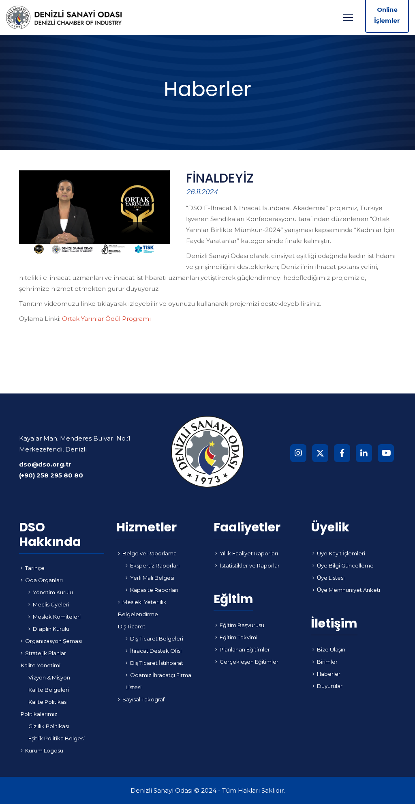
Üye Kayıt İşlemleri (341, 553)
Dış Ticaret (131, 626)
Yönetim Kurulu (53, 592)
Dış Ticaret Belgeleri (156, 638)
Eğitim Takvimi (238, 637)
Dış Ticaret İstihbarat (156, 663)
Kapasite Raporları (154, 590)
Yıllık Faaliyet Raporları (249, 553)
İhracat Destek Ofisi (156, 650)
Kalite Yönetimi (40, 665)
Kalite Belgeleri (48, 689)
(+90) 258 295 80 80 (51, 475)
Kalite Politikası (48, 702)
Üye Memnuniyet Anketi (348, 590)
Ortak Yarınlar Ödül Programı (106, 318)
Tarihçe (35, 568)
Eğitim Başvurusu (242, 625)
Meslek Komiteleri (57, 616)
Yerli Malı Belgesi (152, 577)
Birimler (327, 661)
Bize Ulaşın (331, 649)
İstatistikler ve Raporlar (250, 565)
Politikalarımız (39, 714)
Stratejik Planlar (45, 653)
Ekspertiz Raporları (155, 565)
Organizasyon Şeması (53, 641)
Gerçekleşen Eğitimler (249, 661)
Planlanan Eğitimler (245, 649)
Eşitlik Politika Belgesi (56, 738)
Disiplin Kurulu (51, 629)
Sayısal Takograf (143, 699)
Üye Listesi (330, 577)
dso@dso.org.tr (45, 464)
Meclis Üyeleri (51, 604)
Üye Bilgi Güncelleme (345, 565)
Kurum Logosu (44, 750)
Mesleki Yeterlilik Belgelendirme (142, 608)
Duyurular (329, 686)
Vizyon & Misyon (49, 677)
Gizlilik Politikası (48, 726)
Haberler (328, 674)
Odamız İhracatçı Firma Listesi (158, 681)
